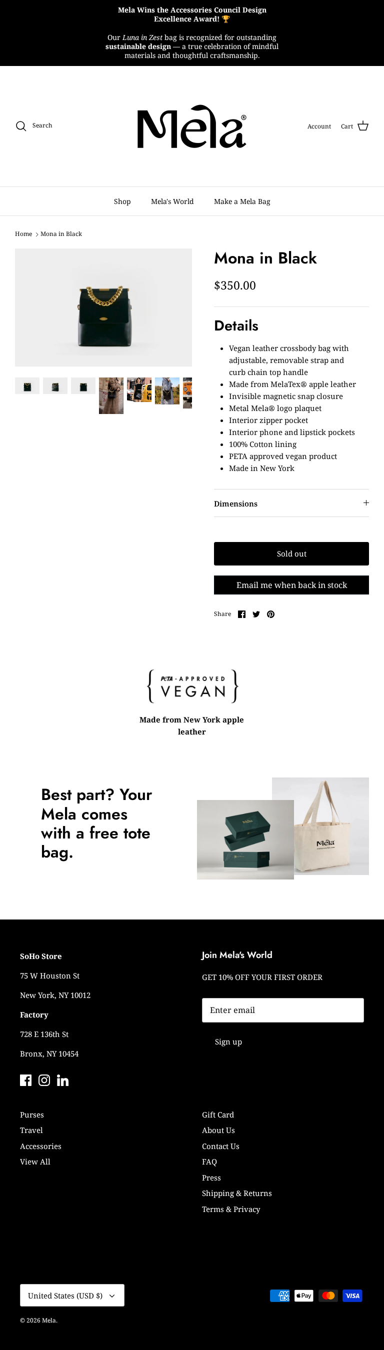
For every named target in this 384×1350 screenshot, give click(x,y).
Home (23, 234)
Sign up (228, 1041)
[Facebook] (26, 1080)
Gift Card (218, 1115)
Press (211, 1177)
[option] (103, 307)
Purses (32, 1115)
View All (35, 1161)
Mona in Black (61, 234)
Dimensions (236, 503)
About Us (218, 1130)
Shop (122, 201)
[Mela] (192, 126)
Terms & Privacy (231, 1209)
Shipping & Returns (237, 1193)
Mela (49, 1320)
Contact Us (221, 1146)
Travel (31, 1130)
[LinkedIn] (62, 1080)
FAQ (209, 1161)
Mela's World (172, 201)
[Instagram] (44, 1080)
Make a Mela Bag (242, 201)
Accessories (41, 1146)
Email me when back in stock (291, 585)
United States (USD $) (65, 1295)
